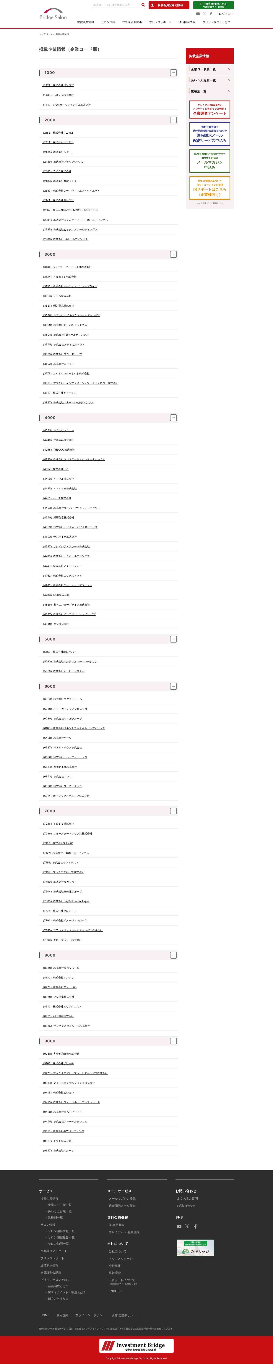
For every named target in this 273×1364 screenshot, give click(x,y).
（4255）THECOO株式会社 (58, 449)
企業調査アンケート (210, 109)
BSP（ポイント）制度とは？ (67, 1292)
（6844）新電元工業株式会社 (59, 766)
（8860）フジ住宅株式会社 (58, 996)
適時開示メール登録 (122, 1206)
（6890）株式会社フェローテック (62, 786)
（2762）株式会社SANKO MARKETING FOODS (70, 209)
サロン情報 (108, 22)
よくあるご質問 (187, 1198)
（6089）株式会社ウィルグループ (62, 718)
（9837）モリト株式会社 (57, 1140)
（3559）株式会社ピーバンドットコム (64, 324)
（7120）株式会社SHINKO (57, 843)
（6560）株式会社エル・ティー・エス (64, 757)
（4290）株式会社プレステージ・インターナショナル (73, 459)
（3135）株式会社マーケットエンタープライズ (69, 286)
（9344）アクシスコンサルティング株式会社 (68, 1082)
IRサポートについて (124, 1281)
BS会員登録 (116, 1225)
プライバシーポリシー (90, 1315)
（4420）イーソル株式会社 (58, 478)
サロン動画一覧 (58, 1243)
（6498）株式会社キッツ (57, 737)
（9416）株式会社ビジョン (58, 1092)
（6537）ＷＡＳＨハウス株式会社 (62, 747)
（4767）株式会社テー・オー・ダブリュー (67, 585)
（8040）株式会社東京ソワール (60, 967)
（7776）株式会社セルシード (59, 910)
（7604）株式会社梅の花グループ (62, 891)
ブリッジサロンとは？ (216, 22)
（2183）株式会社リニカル (58, 132)
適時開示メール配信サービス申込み (210, 134)
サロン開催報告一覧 (61, 1237)
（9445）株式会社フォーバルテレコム (64, 1121)
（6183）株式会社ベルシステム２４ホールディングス (73, 728)
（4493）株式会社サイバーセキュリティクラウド (71, 507)
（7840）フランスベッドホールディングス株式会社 (72, 930)
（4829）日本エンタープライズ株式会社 (66, 604)
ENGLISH (115, 1291)
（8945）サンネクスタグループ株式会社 (66, 1025)
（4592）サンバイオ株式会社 (59, 536)
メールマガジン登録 (122, 1198)
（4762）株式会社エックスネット (62, 575)
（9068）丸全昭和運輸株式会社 (60, 1053)
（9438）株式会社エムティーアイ (62, 1111)
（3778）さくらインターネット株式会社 (66, 373)
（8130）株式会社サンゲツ (58, 977)
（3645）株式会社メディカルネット (63, 344)
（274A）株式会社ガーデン (58, 200)
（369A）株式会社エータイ (58, 363)
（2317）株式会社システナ (58, 142)
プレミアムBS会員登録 (124, 1232)
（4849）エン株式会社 (55, 623)
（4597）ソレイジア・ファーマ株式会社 (66, 546)
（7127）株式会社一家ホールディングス (65, 852)
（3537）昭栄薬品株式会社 (58, 305)
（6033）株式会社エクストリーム (62, 698)
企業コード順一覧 (203, 69)
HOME (44, 1315)
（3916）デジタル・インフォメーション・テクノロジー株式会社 (80, 383)
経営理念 (115, 1273)
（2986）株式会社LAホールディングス (65, 239)
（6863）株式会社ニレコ (57, 776)
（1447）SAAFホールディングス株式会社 (66, 104)
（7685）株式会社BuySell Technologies (65, 901)
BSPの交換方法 (58, 1298)
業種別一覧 (199, 91)
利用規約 (62, 1315)
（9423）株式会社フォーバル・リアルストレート (71, 1102)
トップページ (45, 34)
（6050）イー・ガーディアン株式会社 (64, 708)
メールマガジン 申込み (210, 161)
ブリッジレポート (160, 22)
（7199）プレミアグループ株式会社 (63, 872)
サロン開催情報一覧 (61, 1231)
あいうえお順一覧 (203, 80)
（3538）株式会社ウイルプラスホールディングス (71, 315)
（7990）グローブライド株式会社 (62, 939)
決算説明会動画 (132, 22)
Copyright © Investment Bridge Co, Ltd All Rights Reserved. (136, 1358)
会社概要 (115, 1266)
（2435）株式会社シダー (57, 151)
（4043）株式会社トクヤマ (58, 430)
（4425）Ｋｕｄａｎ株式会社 (59, 488)
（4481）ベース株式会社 (56, 498)
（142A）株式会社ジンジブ (58, 85)
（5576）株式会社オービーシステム (63, 671)
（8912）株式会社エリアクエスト (62, 1006)
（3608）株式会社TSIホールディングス (65, 334)
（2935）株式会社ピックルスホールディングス (70, 229)
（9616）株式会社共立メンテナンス (63, 1131)
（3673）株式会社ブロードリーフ (62, 354)
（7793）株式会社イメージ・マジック (64, 920)
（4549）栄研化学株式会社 (58, 517)
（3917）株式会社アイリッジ (59, 392)
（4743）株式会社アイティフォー (62, 565)
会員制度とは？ (58, 1286)
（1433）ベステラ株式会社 (58, 94)
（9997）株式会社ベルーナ (58, 1150)
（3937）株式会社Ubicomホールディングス (68, 402)
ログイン (225, 14)
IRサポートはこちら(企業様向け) (210, 188)
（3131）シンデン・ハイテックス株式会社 (67, 266)
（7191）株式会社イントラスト (60, 862)
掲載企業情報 (85, 22)
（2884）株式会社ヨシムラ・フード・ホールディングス (75, 219)
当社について (118, 1251)
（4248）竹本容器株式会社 (58, 439)
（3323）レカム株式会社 (57, 295)
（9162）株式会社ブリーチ (58, 1063)
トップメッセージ (121, 1258)
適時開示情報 (187, 22)
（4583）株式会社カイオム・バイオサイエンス (70, 527)
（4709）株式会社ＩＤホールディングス (66, 556)
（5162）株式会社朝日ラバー (59, 651)
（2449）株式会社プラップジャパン (63, 161)
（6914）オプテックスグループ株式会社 (66, 795)
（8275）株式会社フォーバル (59, 987)
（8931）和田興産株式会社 (58, 1016)
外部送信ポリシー (124, 1315)
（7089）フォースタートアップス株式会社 (67, 833)
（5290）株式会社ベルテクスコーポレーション (70, 661)
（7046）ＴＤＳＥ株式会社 (58, 823)
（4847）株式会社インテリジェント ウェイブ (69, 614)
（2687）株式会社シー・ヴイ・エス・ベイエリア (71, 190)
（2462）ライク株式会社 (56, 171)
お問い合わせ (186, 1206)
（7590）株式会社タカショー (59, 881)
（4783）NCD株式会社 (55, 594)
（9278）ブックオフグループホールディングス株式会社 (75, 1073)
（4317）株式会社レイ (55, 469)
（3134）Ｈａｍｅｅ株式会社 (59, 276)
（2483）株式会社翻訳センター (60, 180)
